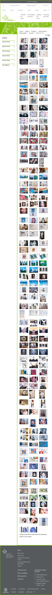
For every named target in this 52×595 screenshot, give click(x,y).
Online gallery (23, 33)
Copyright (21, 592)
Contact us (20, 579)
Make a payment (22, 576)
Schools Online (14, 5)
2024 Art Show (6, 51)
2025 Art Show (6, 46)
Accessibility (21, 589)
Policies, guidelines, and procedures (24, 562)
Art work (31, 33)
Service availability (22, 573)
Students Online (30, 5)
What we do (21, 555)
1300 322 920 (40, 577)
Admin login (29, 592)
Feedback (13, 592)
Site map (13, 589)
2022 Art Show (42, 31)
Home (4, 10)
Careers (20, 566)
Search (45, 10)
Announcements (22, 570)
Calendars (20, 10)
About (29, 10)
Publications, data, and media (23, 558)
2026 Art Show (6, 42)
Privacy (43, 589)
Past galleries (5, 65)
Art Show (33, 31)
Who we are (21, 553)
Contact (37, 10)
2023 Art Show (6, 55)
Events (12, 10)
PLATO (45, 5)
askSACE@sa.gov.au (42, 574)
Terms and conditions (33, 589)
